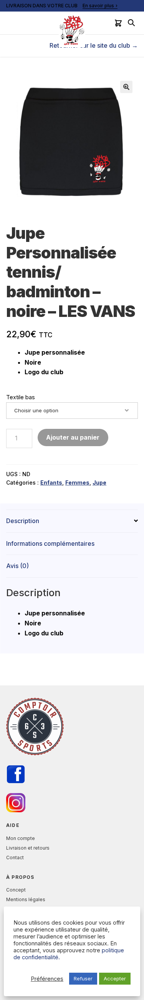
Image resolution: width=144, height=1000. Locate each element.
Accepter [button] (115, 978)
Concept (16, 890)
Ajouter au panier (72, 437)
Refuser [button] (83, 978)
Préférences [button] (47, 978)
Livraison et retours (28, 848)
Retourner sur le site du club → (94, 45)
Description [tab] (22, 521)
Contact (15, 857)
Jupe (99, 482)
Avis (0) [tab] (17, 566)
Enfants (51, 482)
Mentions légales (25, 899)
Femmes (77, 482)
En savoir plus (98, 5)
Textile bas (20, 397)
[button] (126, 87)
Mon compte (20, 838)
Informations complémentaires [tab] (50, 543)
